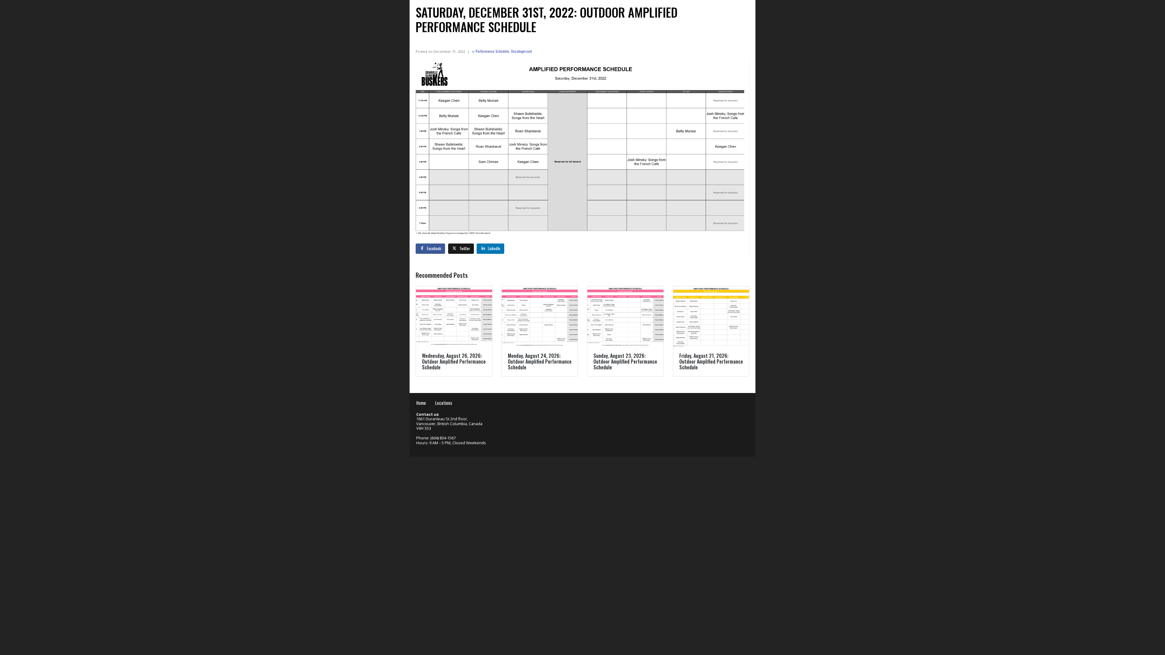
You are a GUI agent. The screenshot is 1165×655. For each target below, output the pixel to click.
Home (421, 403)
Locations (443, 403)
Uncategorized (521, 51)
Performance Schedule (492, 51)
